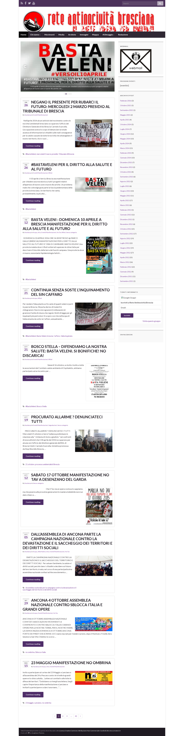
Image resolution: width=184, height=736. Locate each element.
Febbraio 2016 (125, 101)
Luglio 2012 (124, 243)
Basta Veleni (41, 336)
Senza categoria (71, 232)
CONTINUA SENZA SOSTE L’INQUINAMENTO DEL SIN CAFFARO (70, 292)
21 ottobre (30, 464)
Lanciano (37, 703)
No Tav (59, 232)
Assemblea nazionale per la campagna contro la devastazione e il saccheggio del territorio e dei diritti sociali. (49, 589)
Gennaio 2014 (125, 158)
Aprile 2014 (124, 143)
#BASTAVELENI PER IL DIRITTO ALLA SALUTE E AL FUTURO (61, 81)
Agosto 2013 (125, 181)
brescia (50, 336)
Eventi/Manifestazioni (40, 115)
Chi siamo (35, 34)
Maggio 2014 (125, 139)
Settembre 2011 (126, 281)
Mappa (95, 34)
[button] (25, 66)
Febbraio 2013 (125, 210)
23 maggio (30, 703)
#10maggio (108, 34)
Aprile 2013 (124, 200)
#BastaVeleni (31, 154)
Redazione (123, 34)
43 (76, 716)
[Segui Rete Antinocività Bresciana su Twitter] (29, 2)
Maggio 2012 (125, 253)
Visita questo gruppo (151, 321)
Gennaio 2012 (125, 272)
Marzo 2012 (124, 262)
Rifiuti (50, 173)
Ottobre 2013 (125, 172)
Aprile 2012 (124, 257)
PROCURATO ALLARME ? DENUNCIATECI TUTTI (67, 419)
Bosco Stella (42, 406)
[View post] (68, 66)
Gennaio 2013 (125, 215)
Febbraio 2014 (125, 153)
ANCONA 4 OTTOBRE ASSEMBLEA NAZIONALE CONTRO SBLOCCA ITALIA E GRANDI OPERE (63, 604)
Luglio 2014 (124, 129)
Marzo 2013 (124, 205)
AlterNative (42, 552)
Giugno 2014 (125, 134)
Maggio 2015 (125, 115)
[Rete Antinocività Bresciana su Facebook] (25, 2)
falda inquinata (66, 336)
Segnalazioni (52, 425)
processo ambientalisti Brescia (47, 464)
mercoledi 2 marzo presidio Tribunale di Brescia (55, 154)
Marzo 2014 (124, 148)
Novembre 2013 (126, 167)
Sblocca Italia (40, 652)
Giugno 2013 (125, 191)
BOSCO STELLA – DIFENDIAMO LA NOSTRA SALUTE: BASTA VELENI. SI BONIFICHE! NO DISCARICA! (65, 351)
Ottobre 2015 (125, 105)
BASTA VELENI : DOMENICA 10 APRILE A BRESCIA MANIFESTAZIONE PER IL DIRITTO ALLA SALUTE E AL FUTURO (65, 224)
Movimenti (49, 34)
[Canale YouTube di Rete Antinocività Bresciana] (33, 2)
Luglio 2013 (124, 186)
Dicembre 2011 (126, 276)
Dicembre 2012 (126, 219)
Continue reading (33, 146)
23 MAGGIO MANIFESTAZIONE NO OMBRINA (71, 662)
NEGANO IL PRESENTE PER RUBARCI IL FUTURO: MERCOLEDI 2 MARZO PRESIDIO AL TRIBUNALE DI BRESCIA (66, 106)
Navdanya (28, 115)
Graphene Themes (38, 733)
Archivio (72, 34)
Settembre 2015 (126, 110)
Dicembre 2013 (126, 162)
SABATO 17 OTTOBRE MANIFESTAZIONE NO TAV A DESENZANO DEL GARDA (70, 477)
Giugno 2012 (125, 248)
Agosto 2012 (125, 238)
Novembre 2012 (126, 224)
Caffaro (57, 336)
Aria (39, 232)
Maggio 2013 (125, 196)
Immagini (84, 34)
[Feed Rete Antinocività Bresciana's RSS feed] (22, 2)
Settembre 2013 (126, 177)
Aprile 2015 (124, 120)
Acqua (35, 232)
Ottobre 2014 (125, 124)
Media (61, 34)
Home (23, 34)
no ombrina (30, 652)
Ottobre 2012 (125, 229)
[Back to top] (178, 730)
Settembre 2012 (126, 234)
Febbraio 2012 (125, 267)
